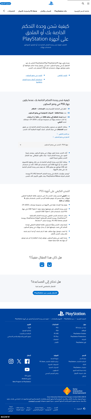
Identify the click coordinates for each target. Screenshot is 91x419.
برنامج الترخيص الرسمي (51, 373)
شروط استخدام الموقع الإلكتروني (38, 409)
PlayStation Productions (78, 336)
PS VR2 (56, 333)
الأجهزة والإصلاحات (56, 319)
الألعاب (56, 342)
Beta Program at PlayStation (22, 382)
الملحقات (55, 339)
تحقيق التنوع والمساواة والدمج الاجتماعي (19, 336)
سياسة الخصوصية (48, 409)
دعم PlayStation (69, 319)
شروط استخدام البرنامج (10, 409)
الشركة (84, 339)
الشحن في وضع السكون (34, 75)
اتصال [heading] (29, 355)
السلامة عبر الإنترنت (25, 333)
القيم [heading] (29, 324)
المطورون (55, 370)
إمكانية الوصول (26, 331)
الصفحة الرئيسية (81, 319)
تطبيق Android (26, 379)
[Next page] (4, 11)
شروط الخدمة (54, 359)
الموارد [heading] (56, 355)
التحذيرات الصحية (53, 367)
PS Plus (56, 336)
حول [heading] (84, 324)
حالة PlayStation (61, 11)
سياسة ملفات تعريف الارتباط (20, 409)
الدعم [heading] (84, 355)
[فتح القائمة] (88, 3)
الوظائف (83, 331)
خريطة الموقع (28, 409)
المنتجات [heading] (55, 324)
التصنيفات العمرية (53, 364)
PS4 (57, 331)
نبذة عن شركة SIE (81, 328)
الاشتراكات (11, 11)
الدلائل (84, 376)
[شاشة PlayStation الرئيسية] (51, 3)
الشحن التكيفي (62, 75)
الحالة (84, 364)
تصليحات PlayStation (79, 367)
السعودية (79, 409)
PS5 (57, 328)
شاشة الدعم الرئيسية (81, 11)
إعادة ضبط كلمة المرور (79, 370)
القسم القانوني (55, 409)
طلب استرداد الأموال (80, 373)
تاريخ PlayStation (81, 342)
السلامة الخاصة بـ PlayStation (77, 361)
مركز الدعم (83, 359)
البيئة (29, 328)
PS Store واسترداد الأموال (27, 11)
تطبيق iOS (28, 376)
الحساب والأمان (45, 11)
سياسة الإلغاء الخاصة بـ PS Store (49, 361)
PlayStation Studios (79, 333)
